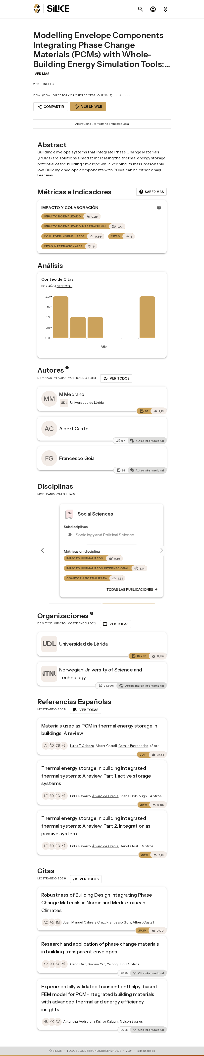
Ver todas (115, 624)
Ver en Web (88, 107)
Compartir (51, 107)
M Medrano (100, 124)
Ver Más (42, 74)
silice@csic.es (146, 1051)
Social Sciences (85, 514)
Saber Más (151, 192)
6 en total (65, 286)
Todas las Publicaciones (123, 589)
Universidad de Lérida (83, 644)
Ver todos (116, 378)
